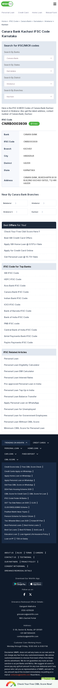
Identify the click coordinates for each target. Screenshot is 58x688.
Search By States (12, 65)
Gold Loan (38, 530)
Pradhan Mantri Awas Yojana (16, 512)
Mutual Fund (51, 12)
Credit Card (23, 12)
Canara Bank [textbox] (12, 58)
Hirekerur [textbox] (11, 84)
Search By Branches (13, 90)
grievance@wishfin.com (27, 614)
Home (4, 21)
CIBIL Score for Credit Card (16, 494)
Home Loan (37, 12)
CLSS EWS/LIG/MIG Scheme (16, 507)
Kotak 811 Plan (37, 521)
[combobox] (29, 58)
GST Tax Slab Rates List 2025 (17, 503)
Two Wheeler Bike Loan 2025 (17, 521)
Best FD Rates (25, 530)
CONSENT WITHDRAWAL (15, 566)
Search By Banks (12, 52)
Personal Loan (8, 12)
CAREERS (39, 553)
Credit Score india (12, 467)
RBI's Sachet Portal (27, 618)
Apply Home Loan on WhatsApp (18, 476)
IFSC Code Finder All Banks (16, 498)
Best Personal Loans (13, 525)
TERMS (29, 553)
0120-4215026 (27, 610)
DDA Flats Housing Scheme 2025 (18, 489)
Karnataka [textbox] (11, 71)
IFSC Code (13, 21)
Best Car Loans (11, 530)
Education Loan (11, 534)
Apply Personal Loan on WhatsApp (19, 480)
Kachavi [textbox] (10, 96)
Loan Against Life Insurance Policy (34, 534)
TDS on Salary (22, 539)
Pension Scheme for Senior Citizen (19, 516)
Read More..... (36, 675)
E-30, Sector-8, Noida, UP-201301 (27, 629)
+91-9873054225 (27, 633)
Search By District (12, 77)
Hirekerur (48, 21)
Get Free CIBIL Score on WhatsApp (19, 485)
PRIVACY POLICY (28, 562)
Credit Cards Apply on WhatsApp (18, 471)
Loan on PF (9, 539)
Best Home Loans (31, 525)
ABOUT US (9, 553)
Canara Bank (26, 21)
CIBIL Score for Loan (37, 494)
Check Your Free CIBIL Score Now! (34, 684)
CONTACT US (10, 557)
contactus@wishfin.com (27, 636)
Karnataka (38, 21)
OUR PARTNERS (11, 562)
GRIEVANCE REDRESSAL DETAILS (18, 571)
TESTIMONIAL (26, 557)
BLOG (19, 553)
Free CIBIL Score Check (31, 467)
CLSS (33, 503)
